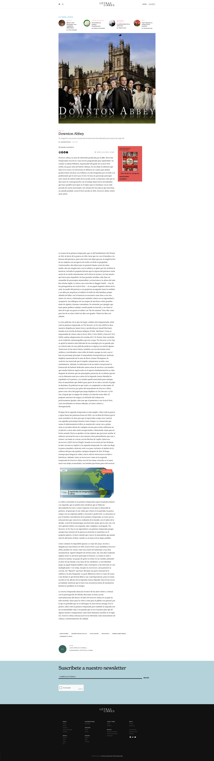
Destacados (110, 735)
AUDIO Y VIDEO (111, 721)
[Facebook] (60, 152)
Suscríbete (123, 179)
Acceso (131, 723)
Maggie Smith (105, 633)
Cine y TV (61, 130)
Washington (120, 21)
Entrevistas (87, 723)
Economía (65, 727)
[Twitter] (62, 152)
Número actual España (112, 733)
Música (64, 741)
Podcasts (109, 725)
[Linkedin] (65, 152)
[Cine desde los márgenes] (130, 162)
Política (69, 20)
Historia (86, 737)
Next (140, 164)
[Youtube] (135, 737)
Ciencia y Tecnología (98, 20)
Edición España (124, 176)
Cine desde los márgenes (130, 173)
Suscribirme (132, 725)
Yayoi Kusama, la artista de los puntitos (147, 24)
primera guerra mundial (119, 633)
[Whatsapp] (67, 152)
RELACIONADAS (81, 658)
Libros (64, 739)
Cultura (64, 723)
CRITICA (65, 735)
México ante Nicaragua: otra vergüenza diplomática (71, 25)
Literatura (65, 731)
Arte (143, 20)
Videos (108, 723)
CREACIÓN (87, 727)
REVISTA (109, 729)
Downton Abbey (64, 633)
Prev (120, 164)
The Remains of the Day (66, 636)
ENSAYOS (87, 735)
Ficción (86, 731)
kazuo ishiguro (94, 633)
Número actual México (112, 731)
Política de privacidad (118, 756)
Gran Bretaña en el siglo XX (79, 633)
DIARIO (64, 721)
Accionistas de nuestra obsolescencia (96, 24)
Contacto (131, 733)
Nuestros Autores (133, 731)
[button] (59, 4)
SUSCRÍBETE (152, 4)
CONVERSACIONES (90, 721)
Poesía (86, 729)
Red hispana (120, 20)
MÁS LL (131, 721)
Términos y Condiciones (106, 756)
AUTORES (129, 658)
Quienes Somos (132, 729)
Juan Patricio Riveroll (78, 648)
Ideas (86, 739)
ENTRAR (145, 4)
